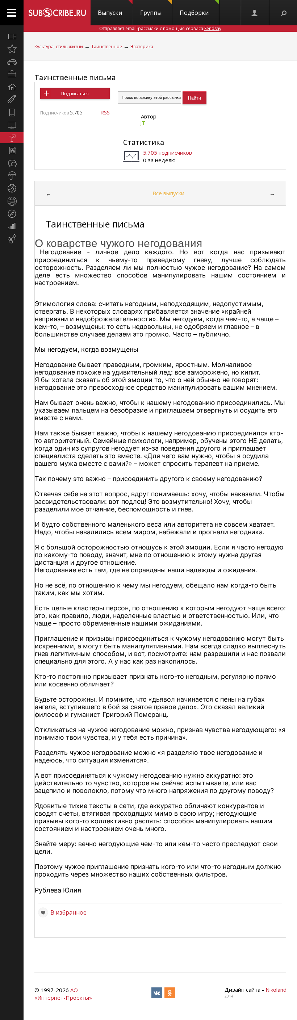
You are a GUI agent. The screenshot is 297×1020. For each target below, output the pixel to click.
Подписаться (75, 94)
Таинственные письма (75, 77)
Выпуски (110, 13)
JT (142, 122)
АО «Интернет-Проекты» (63, 993)
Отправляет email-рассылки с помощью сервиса (160, 28)
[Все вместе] (12, 36)
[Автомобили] (12, 61)
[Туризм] (12, 213)
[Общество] (12, 163)
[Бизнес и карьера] (12, 74)
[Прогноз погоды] (12, 175)
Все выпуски (168, 193)
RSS (105, 112)
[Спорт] (12, 188)
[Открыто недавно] (12, 48)
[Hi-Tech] (12, 112)
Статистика (143, 142)
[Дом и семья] (12, 86)
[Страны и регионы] (12, 201)
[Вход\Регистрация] (254, 12)
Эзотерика (141, 46)
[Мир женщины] (12, 99)
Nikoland (275, 989)
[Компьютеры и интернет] (12, 125)
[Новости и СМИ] (12, 150)
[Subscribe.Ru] (57, 12)
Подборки (194, 13)
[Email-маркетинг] (12, 239)
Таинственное (106, 46)
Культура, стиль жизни (58, 46)
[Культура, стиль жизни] (12, 137)
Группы (151, 13)
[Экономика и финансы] (12, 226)
